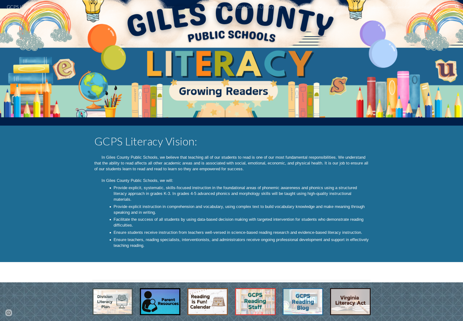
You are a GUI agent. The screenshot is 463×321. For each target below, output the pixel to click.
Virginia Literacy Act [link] (345, 7)
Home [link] (215, 7)
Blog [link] (371, 7)
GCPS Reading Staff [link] (432, 7)
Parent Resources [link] (302, 7)
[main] (231, 141)
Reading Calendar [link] (395, 7)
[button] (457, 7)
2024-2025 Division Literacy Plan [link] (254, 7)
